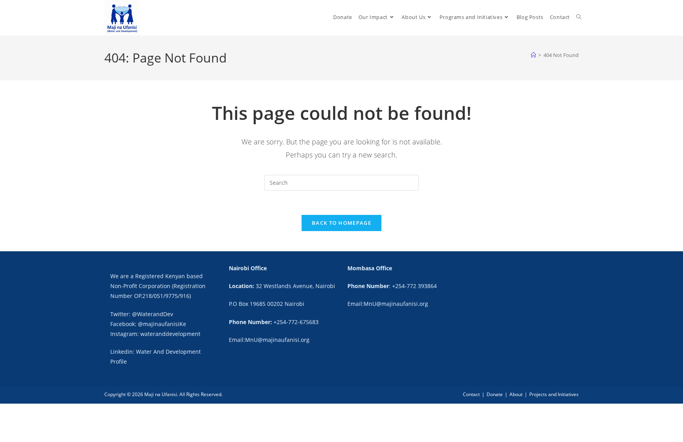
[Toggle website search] (579, 17)
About (516, 394)
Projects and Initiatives (554, 394)
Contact (471, 394)
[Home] (533, 55)
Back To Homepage (341, 222)
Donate (495, 394)
